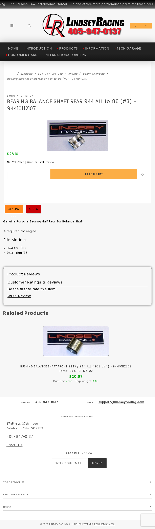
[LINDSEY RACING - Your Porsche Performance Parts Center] (84, 36)
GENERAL (14, 209)
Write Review (19, 296)
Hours (7, 506)
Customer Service (15, 494)
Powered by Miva (104, 524)
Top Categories (13, 482)
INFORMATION (97, 48)
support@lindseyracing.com (121, 402)
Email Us (14, 445)
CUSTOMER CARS (22, 55)
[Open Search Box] (29, 25)
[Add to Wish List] (142, 174)
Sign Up (97, 463)
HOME (13, 48)
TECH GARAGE (128, 48)
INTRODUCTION (38, 48)
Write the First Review (40, 162)
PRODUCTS (68, 48)
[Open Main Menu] (12, 25)
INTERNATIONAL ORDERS (65, 55)
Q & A (33, 209)
